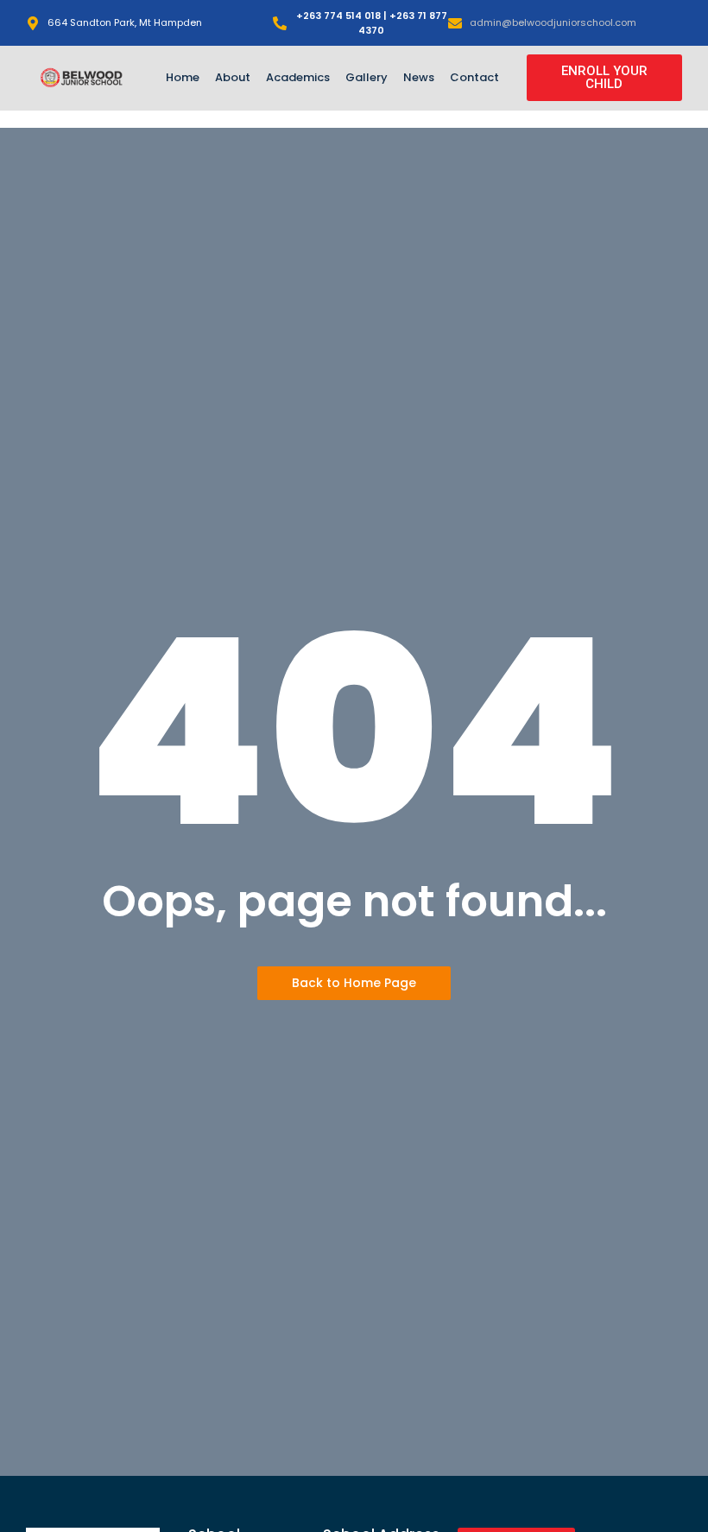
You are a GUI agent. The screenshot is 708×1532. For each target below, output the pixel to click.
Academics (298, 77)
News (418, 77)
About (232, 77)
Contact (474, 77)
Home (182, 77)
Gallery (366, 77)
